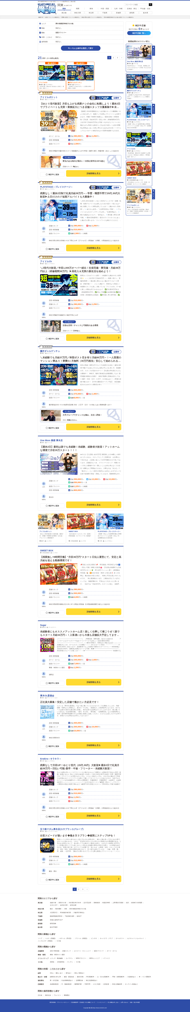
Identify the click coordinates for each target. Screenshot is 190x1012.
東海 (91, 8)
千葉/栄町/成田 (69, 916)
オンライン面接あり (131, 984)
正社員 (40, 995)
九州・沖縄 (118, 8)
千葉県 (104, 13)
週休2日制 (80, 977)
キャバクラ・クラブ (106, 938)
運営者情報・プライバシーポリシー (59, 1002)
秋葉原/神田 (106, 902)
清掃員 (52, 962)
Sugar (43, 625)
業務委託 (67, 995)
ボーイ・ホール (112, 951)
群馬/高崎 (53, 923)
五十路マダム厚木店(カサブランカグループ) (61, 829)
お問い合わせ (124, 1002)
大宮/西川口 (54, 912)
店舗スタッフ (66, 951)
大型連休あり (131, 977)
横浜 (51, 909)
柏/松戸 (79, 916)
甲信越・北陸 (145, 8)
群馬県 (132, 13)
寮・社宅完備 (54, 980)
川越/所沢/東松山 (78, 912)
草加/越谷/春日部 (65, 912)
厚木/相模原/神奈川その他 (77, 909)
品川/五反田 (87, 902)
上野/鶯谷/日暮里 (117, 902)
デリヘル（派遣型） (81, 938)
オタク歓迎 (96, 984)
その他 (59, 941)
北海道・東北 (132, 8)
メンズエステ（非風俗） (46, 941)
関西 (77, 8)
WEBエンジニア (94, 958)
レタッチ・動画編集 (56, 958)
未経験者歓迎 (54, 984)
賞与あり (68, 973)
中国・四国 (105, 8)
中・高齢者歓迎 (66, 984)
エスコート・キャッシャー (82, 951)
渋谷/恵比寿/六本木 (75, 902)
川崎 (65, 909)
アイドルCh (43, 82)
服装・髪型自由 (69, 977)
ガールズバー (120, 938)
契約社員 (48, 995)
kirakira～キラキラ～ (50, 759)
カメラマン (69, 958)
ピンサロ (94, 938)
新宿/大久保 (62, 902)
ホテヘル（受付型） (65, 938)
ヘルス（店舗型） (51, 938)
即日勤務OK (90, 977)
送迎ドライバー (99, 951)
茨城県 (118, 13)
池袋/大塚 (53, 902)
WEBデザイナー (81, 958)
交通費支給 (79, 980)
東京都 (64, 13)
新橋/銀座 (97, 902)
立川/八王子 (54, 905)
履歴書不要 (78, 984)
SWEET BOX (73, 531)
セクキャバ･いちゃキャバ (135, 938)
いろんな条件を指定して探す (81, 48)
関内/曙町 (58, 909)
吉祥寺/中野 (64, 905)
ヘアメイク (106, 958)
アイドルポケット (49, 97)
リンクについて (101, 1002)
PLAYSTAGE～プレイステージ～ (56, 187)
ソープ (40, 938)
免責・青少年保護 (135, 1002)
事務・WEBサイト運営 (57, 954)
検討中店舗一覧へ (139, 33)
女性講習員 (60, 962)
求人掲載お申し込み (113, 1002)
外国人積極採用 (117, 984)
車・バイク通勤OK (145, 977)
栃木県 (145, 13)
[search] (136, 4)
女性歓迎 (106, 984)
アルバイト (57, 995)
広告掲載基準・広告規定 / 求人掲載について (83, 1002)
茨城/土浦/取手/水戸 (56, 920)
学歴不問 (87, 984)
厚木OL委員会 (47, 695)
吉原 (127, 902)
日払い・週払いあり (56, 973)
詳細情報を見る (94, 173)
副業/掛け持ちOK (55, 977)
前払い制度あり (79, 973)
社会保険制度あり (67, 980)
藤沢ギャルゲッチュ (75, 82)
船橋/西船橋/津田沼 (56, 916)
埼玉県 (91, 13)
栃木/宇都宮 (54, 927)
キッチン (70, 962)
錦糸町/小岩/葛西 (136, 902)
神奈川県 (77, 13)
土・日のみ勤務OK (103, 977)
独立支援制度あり (91, 980)
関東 (64, 8)
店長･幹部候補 (54, 951)
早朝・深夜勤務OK (118, 977)
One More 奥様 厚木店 (51, 440)
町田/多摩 (73, 905)
